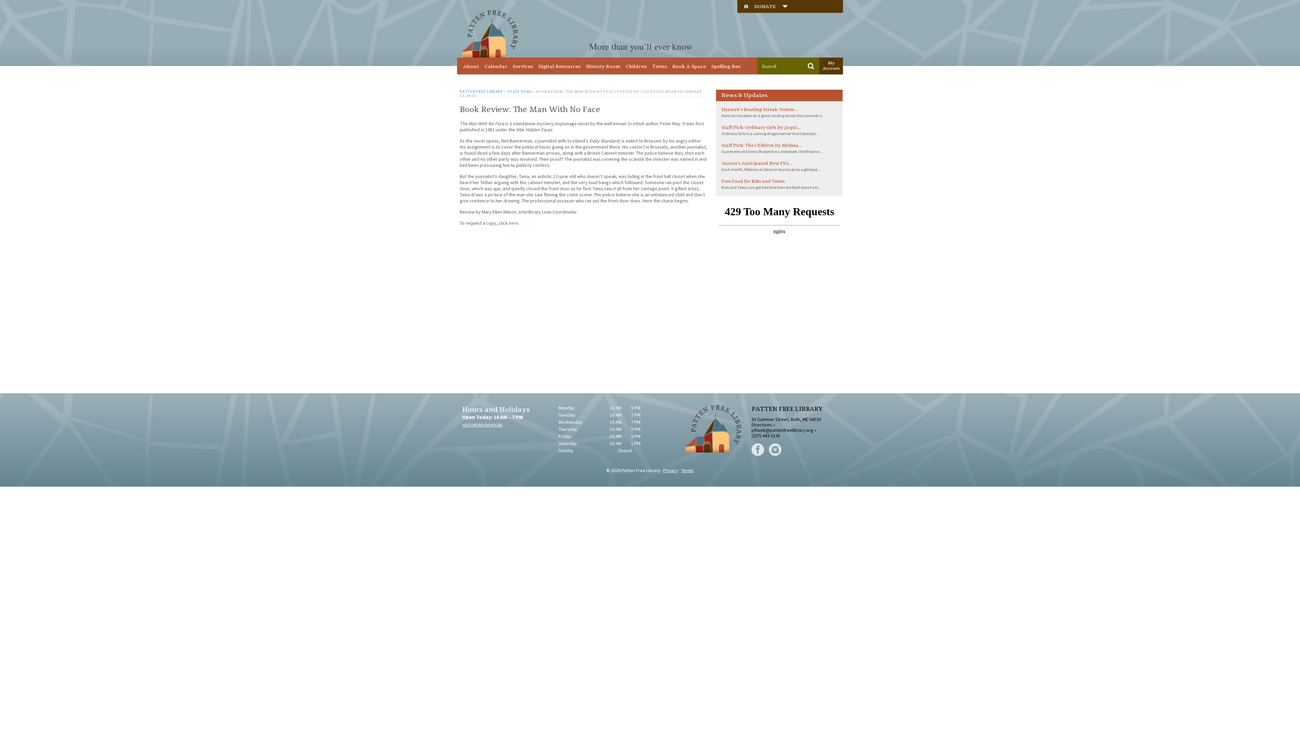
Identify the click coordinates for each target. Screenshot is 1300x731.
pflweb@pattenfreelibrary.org (782, 430)
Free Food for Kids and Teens (753, 181)
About (471, 66)
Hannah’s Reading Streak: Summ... (759, 110)
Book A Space (689, 66)
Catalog (774, 53)
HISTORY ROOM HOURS (482, 424)
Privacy (670, 470)
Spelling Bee (725, 66)
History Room (603, 66)
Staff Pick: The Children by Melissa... (761, 145)
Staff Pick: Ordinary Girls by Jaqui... (761, 128)
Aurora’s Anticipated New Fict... (757, 163)
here (513, 223)
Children (636, 66)
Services (523, 66)
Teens (659, 66)
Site (797, 53)
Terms (687, 470)
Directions (762, 425)
